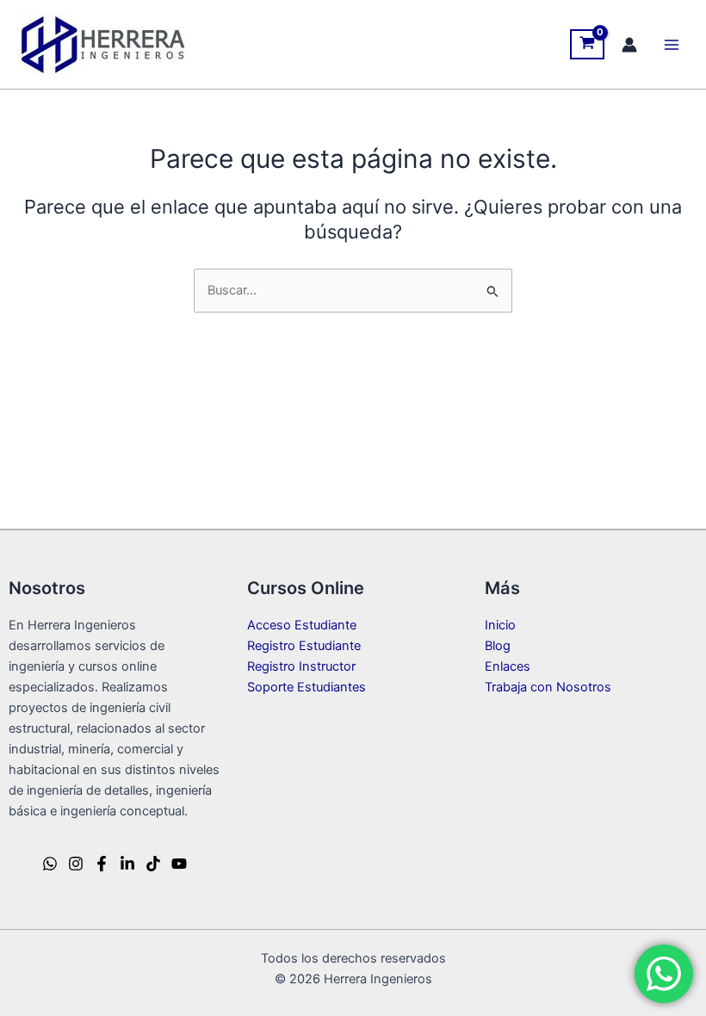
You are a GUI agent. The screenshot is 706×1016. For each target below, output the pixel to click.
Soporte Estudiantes (306, 687)
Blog (498, 646)
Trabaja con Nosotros (548, 687)
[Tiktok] (153, 863)
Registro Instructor (301, 666)
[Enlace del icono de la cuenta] (629, 45)
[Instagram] (76, 863)
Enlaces (507, 666)
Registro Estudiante (304, 646)
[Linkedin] (127, 863)
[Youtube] (179, 863)
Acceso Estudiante (301, 625)
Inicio (500, 625)
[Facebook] (101, 863)
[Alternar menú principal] (671, 44)
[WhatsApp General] (50, 863)
